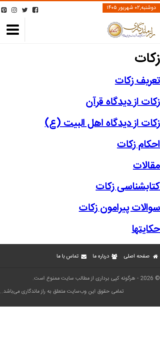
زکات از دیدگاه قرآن (123, 102)
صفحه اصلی (136, 256)
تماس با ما (67, 256)
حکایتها (146, 229)
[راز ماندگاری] (130, 36)
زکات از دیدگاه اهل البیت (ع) (102, 123)
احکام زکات (138, 145)
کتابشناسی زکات (128, 187)
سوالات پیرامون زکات (119, 208)
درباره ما (101, 256)
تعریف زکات (137, 81)
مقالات (146, 166)
